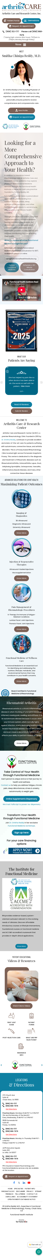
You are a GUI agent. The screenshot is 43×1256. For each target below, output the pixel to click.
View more (25, 386)
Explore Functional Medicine (12, 267)
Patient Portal (13, 20)
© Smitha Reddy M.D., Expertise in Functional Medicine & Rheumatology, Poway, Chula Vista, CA (21, 1208)
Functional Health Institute (21, 1214)
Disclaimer (20, 1191)
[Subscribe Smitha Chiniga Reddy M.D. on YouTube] (29, 1183)
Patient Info (30, 1188)
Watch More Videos (21, 1006)
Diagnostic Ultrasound (21, 524)
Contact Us (32, 1194)
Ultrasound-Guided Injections (21, 569)
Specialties (18, 1188)
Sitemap (38, 1191)
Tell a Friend (20, 1194)
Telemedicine (33, 20)
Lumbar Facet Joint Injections (21, 620)
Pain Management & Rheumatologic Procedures (21, 608)
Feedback (9, 1194)
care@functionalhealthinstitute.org (21, 258)
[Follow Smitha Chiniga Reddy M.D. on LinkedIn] (24, 1183)
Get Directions (11, 1109)
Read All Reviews (21, 404)
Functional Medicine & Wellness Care (21, 659)
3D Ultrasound (21, 520)
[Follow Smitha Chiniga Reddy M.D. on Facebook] (14, 1183)
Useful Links (10, 1196)
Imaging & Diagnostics (21, 514)
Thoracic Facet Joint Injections (21, 623)
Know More (21, 533)
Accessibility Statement (27, 1196)
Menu (18, 44)
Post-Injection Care (11, 1038)
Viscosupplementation (21, 572)
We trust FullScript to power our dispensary (21, 804)
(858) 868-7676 (12, 1106)
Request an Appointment (22, 117)
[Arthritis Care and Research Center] (21, 8)
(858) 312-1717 (12, 31)
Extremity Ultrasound (21, 527)
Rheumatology (8, 1191)
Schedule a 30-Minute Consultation (29, 267)
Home (10, 1188)
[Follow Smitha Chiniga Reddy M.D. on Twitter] (19, 1183)
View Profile (23, 110)
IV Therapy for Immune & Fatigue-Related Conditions (21, 615)
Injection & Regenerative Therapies (21, 563)
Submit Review (21, 411)
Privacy (30, 1191)
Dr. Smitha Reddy (9, 440)
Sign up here (21, 832)
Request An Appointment (23, 26)
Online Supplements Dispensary (21, 798)
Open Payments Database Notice (21, 1199)
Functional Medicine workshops (21, 826)
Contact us (6, 785)
